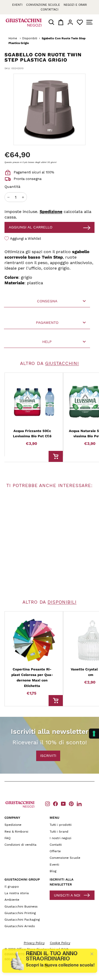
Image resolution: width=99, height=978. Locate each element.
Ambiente (11, 899)
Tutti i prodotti (61, 825)
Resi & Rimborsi (16, 831)
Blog (53, 871)
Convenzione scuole (43, 5)
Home (12, 38)
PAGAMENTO (47, 322)
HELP (47, 342)
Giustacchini (62, 363)
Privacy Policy (34, 943)
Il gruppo (11, 886)
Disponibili (29, 38)
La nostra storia (16, 893)
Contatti (56, 844)
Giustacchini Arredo (19, 926)
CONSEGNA (47, 301)
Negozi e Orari (75, 5)
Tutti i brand (59, 831)
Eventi (17, 5)
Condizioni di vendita (20, 844)
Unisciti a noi (67, 895)
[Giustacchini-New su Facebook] (55, 803)
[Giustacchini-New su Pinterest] (71, 803)
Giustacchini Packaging (22, 919)
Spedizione (51, 211)
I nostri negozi (60, 838)
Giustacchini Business (20, 906)
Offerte (55, 851)
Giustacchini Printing (20, 913)
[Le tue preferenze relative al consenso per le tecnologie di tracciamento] (94, 734)
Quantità (12, 186)
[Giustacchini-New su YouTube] (63, 803)
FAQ (7, 838)
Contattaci (49, 9)
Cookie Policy (60, 943)
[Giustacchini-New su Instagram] (47, 803)
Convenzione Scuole (65, 858)
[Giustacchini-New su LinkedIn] (79, 803)
